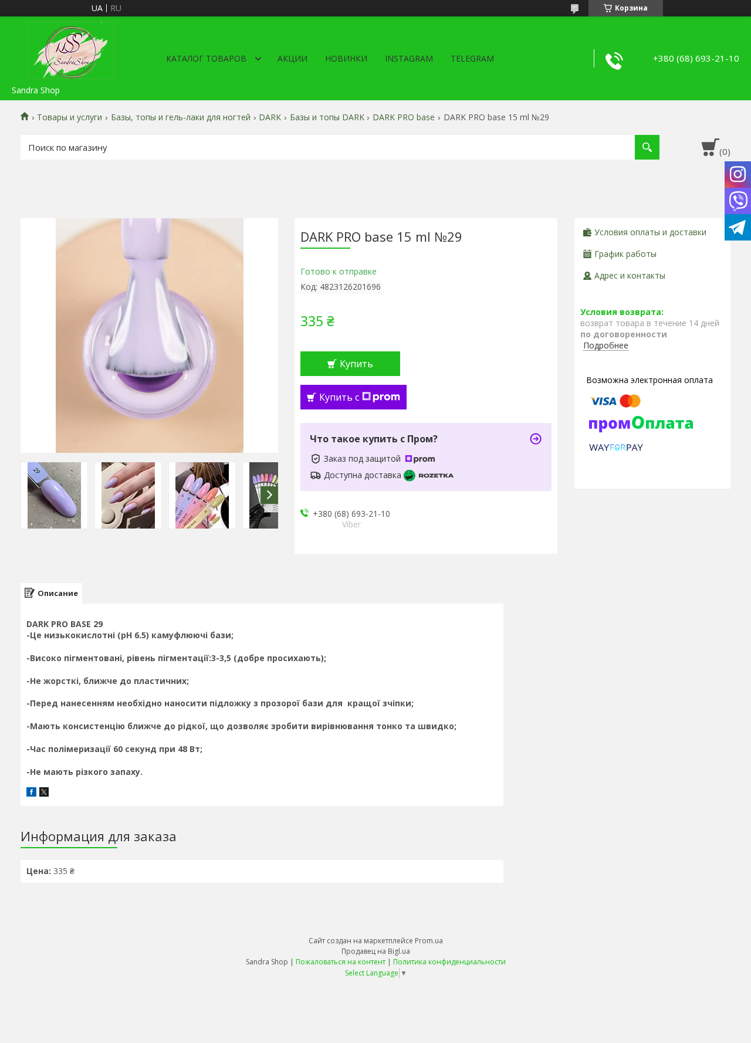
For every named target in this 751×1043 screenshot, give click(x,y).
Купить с (339, 397)
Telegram (472, 58)
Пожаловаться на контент (340, 962)
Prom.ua (429, 941)
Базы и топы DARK (327, 117)
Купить (356, 363)
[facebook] (31, 793)
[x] (44, 793)
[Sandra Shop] (70, 48)
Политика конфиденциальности (449, 962)
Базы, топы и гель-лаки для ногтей (181, 117)
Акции (292, 58)
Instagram (409, 58)
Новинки (346, 58)
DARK (270, 117)
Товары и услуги (69, 117)
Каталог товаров (206, 58)
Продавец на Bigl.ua (375, 951)
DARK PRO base (404, 117)
